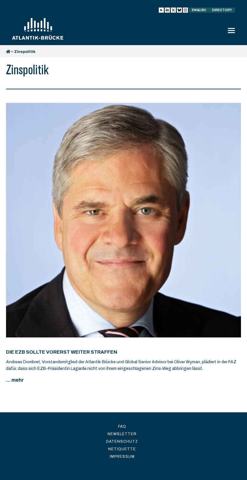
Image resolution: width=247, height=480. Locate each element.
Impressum (122, 456)
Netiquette (122, 449)
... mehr (15, 380)
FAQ (122, 426)
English (199, 10)
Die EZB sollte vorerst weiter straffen (61, 352)
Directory (222, 10)
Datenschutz (122, 441)
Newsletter (122, 434)
